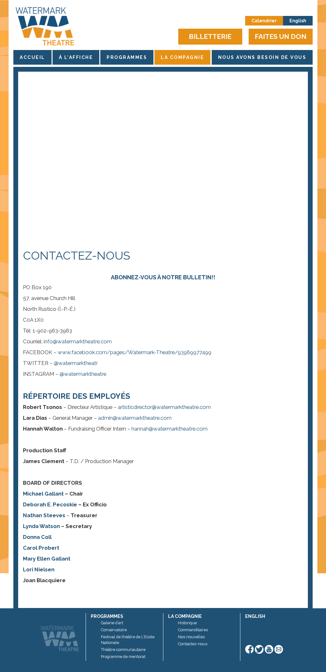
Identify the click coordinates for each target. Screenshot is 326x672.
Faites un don (280, 36)
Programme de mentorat (123, 656)
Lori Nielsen (38, 569)
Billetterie (210, 36)
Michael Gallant (43, 493)
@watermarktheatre (83, 374)
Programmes (127, 57)
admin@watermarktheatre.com (135, 418)
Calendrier (264, 20)
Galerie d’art (112, 622)
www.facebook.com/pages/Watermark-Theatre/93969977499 (134, 352)
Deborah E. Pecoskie (50, 504)
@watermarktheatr (76, 363)
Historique (187, 622)
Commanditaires (193, 629)
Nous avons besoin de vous (262, 57)
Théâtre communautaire (123, 649)
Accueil (32, 57)
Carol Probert (41, 548)
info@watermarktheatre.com (78, 341)
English (297, 20)
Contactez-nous (192, 643)
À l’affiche (76, 57)
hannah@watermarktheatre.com (169, 428)
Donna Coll (37, 537)
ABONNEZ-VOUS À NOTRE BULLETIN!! (163, 277)
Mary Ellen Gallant (46, 558)
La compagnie (182, 57)
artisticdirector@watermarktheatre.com (164, 407)
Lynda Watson (41, 526)
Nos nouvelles (191, 636)
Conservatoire (114, 629)
